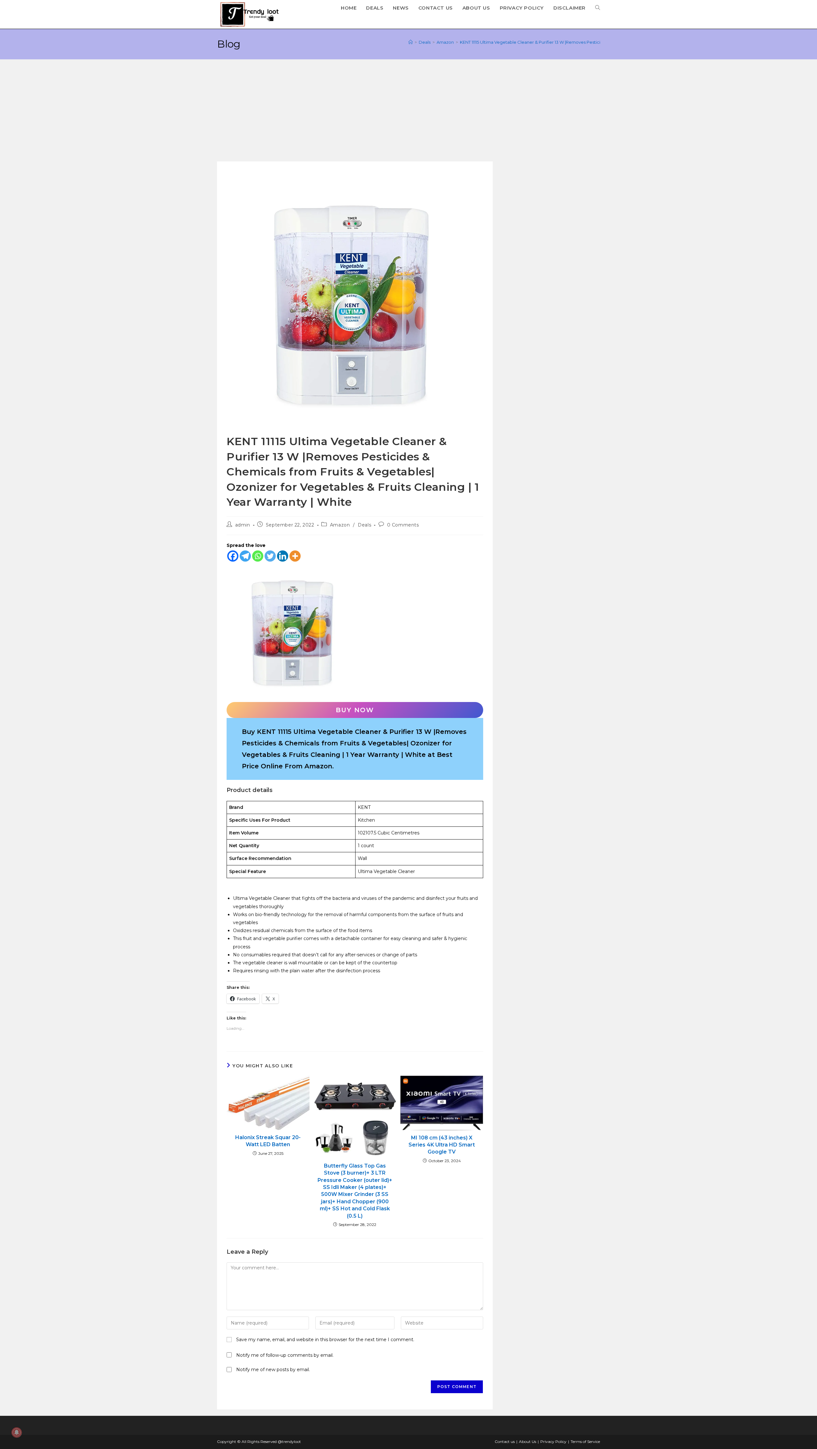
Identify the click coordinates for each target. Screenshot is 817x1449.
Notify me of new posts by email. (273, 1369)
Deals (364, 525)
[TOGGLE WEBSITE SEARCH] (597, 8)
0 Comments (403, 525)
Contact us (505, 1441)
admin (242, 525)
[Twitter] (270, 556)
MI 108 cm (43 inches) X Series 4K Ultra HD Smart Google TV (441, 1145)
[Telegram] (245, 556)
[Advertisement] (408, 113)
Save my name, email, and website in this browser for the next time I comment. (325, 1339)
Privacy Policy (553, 1441)
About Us (527, 1441)
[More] (295, 556)
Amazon (340, 525)
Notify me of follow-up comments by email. (285, 1355)
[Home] (410, 42)
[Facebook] (232, 556)
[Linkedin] (282, 556)
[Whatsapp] (257, 556)
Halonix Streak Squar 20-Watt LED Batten (268, 1140)
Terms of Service (585, 1441)
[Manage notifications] (16, 1432)
